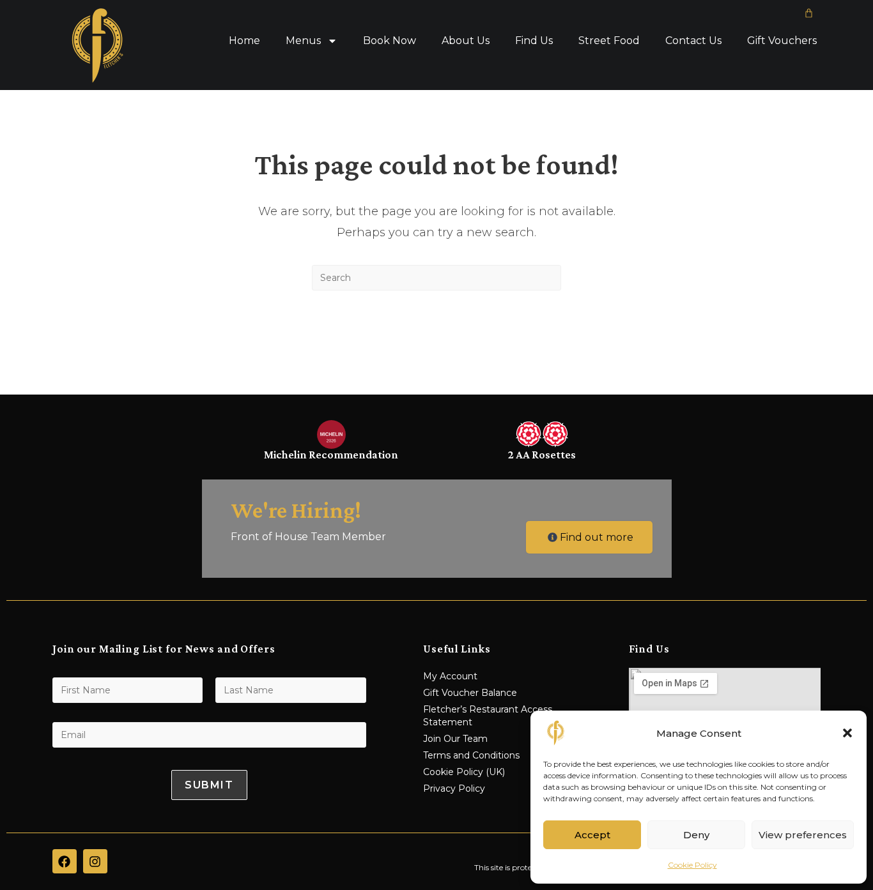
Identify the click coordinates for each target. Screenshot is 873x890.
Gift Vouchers (782, 40)
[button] (847, 733)
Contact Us (693, 40)
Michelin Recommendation (331, 454)
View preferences (803, 835)
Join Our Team (455, 738)
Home (244, 40)
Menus (303, 40)
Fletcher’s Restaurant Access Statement (487, 716)
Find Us (534, 40)
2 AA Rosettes (542, 454)
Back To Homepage (436, 342)
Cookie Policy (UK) (464, 772)
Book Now (389, 40)
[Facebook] (64, 861)
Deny (696, 835)
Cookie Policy (692, 865)
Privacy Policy (454, 788)
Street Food (609, 40)
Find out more (596, 537)
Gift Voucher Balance (470, 692)
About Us (466, 40)
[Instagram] (95, 861)
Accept (592, 835)
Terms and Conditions (471, 755)
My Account (450, 676)
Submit (209, 785)
